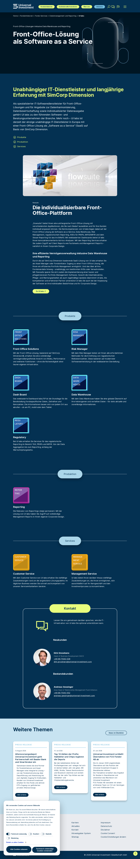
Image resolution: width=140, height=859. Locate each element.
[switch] (30, 834)
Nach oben (135, 853)
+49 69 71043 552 (62, 693)
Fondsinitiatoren (46, 7)
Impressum (105, 823)
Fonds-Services (41, 16)
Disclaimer (105, 830)
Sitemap (75, 837)
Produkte (21, 137)
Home (15, 16)
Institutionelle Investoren (68, 7)
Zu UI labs (40, 291)
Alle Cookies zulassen (18, 849)
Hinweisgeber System (81, 833)
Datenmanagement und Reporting (63, 16)
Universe (99, 7)
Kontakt (113, 9)
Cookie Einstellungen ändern (113, 837)
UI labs (81, 16)
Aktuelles (76, 826)
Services (21, 146)
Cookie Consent (108, 833)
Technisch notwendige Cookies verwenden (45, 850)
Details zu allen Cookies (15, 842)
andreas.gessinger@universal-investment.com (74, 696)
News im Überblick (116, 733)
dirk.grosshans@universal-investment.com (73, 662)
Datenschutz (106, 826)
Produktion (22, 142)
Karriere (75, 823)
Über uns (86, 7)
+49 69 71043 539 (62, 659)
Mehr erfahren (21, 795)
